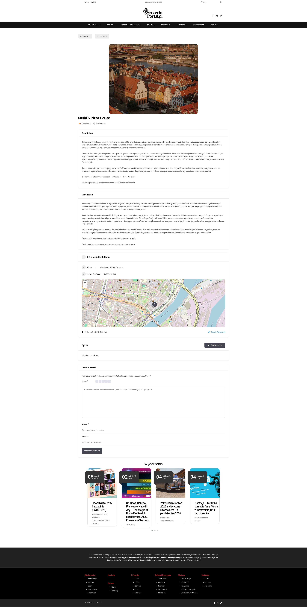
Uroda (137, 582)
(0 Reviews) (86, 123)
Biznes (110, 25)
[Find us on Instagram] (217, 13)
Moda (137, 579)
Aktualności (92, 579)
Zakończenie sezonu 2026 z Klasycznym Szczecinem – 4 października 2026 (171, 508)
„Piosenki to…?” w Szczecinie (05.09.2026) (102, 506)
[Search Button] (220, 2)
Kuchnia (151, 25)
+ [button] (85, 282)
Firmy (114, 587)
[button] (112, 79)
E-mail (85, 436)
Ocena (85, 381)
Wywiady (115, 591)
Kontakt (93, 2)
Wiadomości (93, 25)
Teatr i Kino (162, 579)
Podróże (138, 593)
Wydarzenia (198, 25)
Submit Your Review (92, 451)
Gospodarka (92, 589)
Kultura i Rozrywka (163, 575)
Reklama (215, 25)
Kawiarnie (185, 586)
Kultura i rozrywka (130, 25)
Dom (137, 589)
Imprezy (161, 586)
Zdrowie (138, 586)
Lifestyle (165, 25)
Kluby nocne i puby (189, 589)
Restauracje (100, 123)
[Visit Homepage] (153, 12)
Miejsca (181, 25)
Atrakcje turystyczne (189, 593)
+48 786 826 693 (109, 274)
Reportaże (92, 593)
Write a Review (216, 345)
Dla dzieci (161, 593)
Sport (90, 586)
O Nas (87, 2)
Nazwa (85, 424)
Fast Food (185, 582)
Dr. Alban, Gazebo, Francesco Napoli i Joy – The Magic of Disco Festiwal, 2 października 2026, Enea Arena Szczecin (137, 511)
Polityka (91, 582)
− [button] (85, 285)
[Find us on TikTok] (221, 13)
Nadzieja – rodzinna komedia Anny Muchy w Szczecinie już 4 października (206, 508)
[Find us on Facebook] (212, 13)
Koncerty (161, 582)
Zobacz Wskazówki (218, 332)
